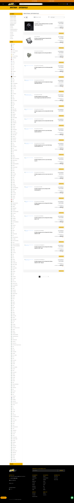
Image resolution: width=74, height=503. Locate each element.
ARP (13, 78)
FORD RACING (14, 189)
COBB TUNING (14, 134)
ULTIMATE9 (14, 432)
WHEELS (44, 489)
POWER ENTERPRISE (15, 334)
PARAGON (14, 326)
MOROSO (14, 295)
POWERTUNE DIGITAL (15, 336)
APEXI (13, 68)
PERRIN (14, 331)
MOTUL (14, 298)
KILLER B (14, 266)
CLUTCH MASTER (15, 133)
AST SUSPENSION (15, 83)
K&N (13, 256)
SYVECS (14, 404)
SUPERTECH (14, 401)
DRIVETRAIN (13, 7)
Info (62, 28)
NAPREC (14, 307)
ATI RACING (14, 88)
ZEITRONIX (14, 459)
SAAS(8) (12, 38)
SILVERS (14, 377)
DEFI (13, 151)
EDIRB (13, 170)
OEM (43, 486)
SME (13, 382)
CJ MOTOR (14, 131)
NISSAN (14, 314)
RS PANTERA (14, 360)
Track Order (33, 494)
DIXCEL (14, 162)
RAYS (13, 356)
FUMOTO (14, 196)
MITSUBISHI (14, 291)
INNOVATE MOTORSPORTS (16, 244)
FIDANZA (14, 184)
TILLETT (14, 418)
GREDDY (14, 206)
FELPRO (14, 180)
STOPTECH (14, 396)
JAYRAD (14, 250)
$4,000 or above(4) (13, 23)
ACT (13, 47)
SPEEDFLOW (14, 387)
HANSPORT (14, 218)
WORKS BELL (14, 452)
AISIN (13, 61)
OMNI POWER (14, 319)
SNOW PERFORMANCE (15, 384)
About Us (44, 493)
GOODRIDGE (14, 204)
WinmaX (14, 449)
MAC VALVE (14, 281)
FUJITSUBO (14, 192)
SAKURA (14, 368)
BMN (13, 107)
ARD (13, 74)
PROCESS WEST (15, 339)
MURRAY (14, 303)
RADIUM (14, 353)
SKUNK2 (14, 380)
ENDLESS (14, 175)
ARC (13, 73)
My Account (34, 493)
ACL (13, 45)
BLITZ (13, 102)
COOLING (33, 484)
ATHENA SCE (14, 86)
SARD (13, 370)
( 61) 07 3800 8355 (62, 4)
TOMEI (13, 423)
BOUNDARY (14, 114)
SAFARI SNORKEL (15, 367)
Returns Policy (56, 479)
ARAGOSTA (14, 71)
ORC (13, 322)
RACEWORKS (14, 351)
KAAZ (13, 257)
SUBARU (14, 397)
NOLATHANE (14, 315)
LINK (13, 274)
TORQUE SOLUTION (15, 426)
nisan (13, 310)
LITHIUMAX (14, 278)
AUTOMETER (14, 93)
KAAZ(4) (12, 32)
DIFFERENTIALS (23, 7)
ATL (13, 90)
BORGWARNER (14, 110)
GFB (13, 201)
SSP (13, 394)
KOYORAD (14, 271)
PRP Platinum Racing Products (17, 344)
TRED (13, 428)
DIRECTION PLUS (15, 160)
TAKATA (14, 409)
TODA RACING (14, 420)
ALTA (13, 64)
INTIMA (14, 247)
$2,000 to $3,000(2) (13, 20)
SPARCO (14, 385)
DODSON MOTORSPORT (16, 163)
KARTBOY (14, 261)
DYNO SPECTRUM (15, 167)
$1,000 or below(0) (13, 17)
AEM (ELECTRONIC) (15, 56)
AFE (13, 59)
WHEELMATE (14, 445)
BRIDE (13, 119)
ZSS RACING (14, 461)
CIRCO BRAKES (15, 129)
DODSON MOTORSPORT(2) (14, 29)
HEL (13, 223)
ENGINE (33, 489)
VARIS (13, 435)
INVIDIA (14, 249)
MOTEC (14, 297)
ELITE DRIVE (14, 174)
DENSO (14, 155)
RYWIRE (14, 363)
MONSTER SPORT (15, 293)
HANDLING (44, 479)
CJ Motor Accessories (18, 499)
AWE (13, 97)
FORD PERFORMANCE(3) (14, 30)
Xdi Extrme (14, 454)
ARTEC (14, 80)
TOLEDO (14, 421)
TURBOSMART (14, 430)
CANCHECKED (14, 122)
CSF (13, 143)
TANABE (14, 411)
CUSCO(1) (12, 27)
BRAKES (33, 479)
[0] (71, 4)
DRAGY (14, 165)
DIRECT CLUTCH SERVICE (16, 158)
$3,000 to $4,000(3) (13, 22)
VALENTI (14, 433)
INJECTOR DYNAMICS (15, 240)
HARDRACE (14, 220)
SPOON (14, 392)
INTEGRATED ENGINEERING (16, 245)
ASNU (13, 81)
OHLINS (14, 317)
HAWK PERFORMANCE (15, 221)
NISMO (14, 312)
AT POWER (14, 85)
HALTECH (14, 216)
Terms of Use (56, 476)
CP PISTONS (14, 141)
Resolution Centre (34, 496)
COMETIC (14, 136)
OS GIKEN (14, 324)
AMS (13, 66)
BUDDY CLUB (14, 121)
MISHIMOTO (14, 290)
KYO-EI (14, 273)
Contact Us (44, 494)
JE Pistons (14, 252)
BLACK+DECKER (15, 100)
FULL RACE (14, 194)
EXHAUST (44, 476)
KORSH (14, 269)
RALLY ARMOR (15, 355)
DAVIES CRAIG (14, 146)
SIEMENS (14, 375)
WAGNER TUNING (15, 438)
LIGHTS (44, 484)
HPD (13, 232)
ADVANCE (14, 52)
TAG (13, 408)
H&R (13, 215)
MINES (13, 288)
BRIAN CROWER (15, 117)
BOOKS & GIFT (34, 481)
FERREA (14, 182)
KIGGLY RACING (15, 264)
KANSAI (14, 259)
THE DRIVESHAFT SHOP (16, 416)
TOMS (13, 425)
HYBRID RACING (15, 233)
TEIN (13, 413)
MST (13, 300)
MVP (13, 305)
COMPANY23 (14, 138)
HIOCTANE (14, 225)
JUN (13, 254)
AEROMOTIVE (14, 57)
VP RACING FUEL (15, 437)
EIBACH (14, 172)
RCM (13, 358)
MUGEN (14, 302)
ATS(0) (12, 26)
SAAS (13, 365)
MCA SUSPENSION (15, 285)
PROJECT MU (14, 343)
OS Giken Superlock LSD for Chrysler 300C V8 (42, 53)
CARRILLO (14, 126)
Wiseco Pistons (15, 450)
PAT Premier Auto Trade (16, 327)
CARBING (14, 124)
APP (13, 69)
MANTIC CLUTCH (15, 283)
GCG (13, 199)
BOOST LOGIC (14, 109)
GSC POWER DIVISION (15, 211)
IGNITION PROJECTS (15, 237)
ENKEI (13, 177)
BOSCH (14, 112)
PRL (13, 338)
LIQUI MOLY (14, 276)
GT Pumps (14, 213)
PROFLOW (14, 341)
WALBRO (14, 440)
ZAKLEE (14, 457)
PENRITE (14, 329)
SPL (13, 389)
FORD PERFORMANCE (15, 187)
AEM (13, 54)
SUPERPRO (14, 399)
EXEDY (13, 179)
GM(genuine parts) (15, 203)
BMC (13, 105)
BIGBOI (14, 98)
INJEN (13, 242)
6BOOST (14, 44)
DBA (13, 148)
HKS (13, 228)
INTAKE (44, 481)
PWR (13, 348)
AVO (13, 95)
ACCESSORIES (34, 476)
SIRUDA (14, 379)
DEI (13, 153)
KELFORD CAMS (15, 262)
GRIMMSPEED (14, 208)
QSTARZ (14, 350)
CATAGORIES (11, 41)
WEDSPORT (14, 442)
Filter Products (12, 13)
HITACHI (14, 227)
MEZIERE (14, 286)
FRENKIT (14, 191)
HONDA (14, 230)
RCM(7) (12, 37)
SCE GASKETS (14, 372)
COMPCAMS (14, 139)
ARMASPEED (14, 76)
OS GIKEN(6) (12, 35)
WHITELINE (14, 447)
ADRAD (14, 49)
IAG (13, 235)
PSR (13, 346)
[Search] (41, 4)
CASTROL (14, 127)
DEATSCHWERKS (15, 150)
